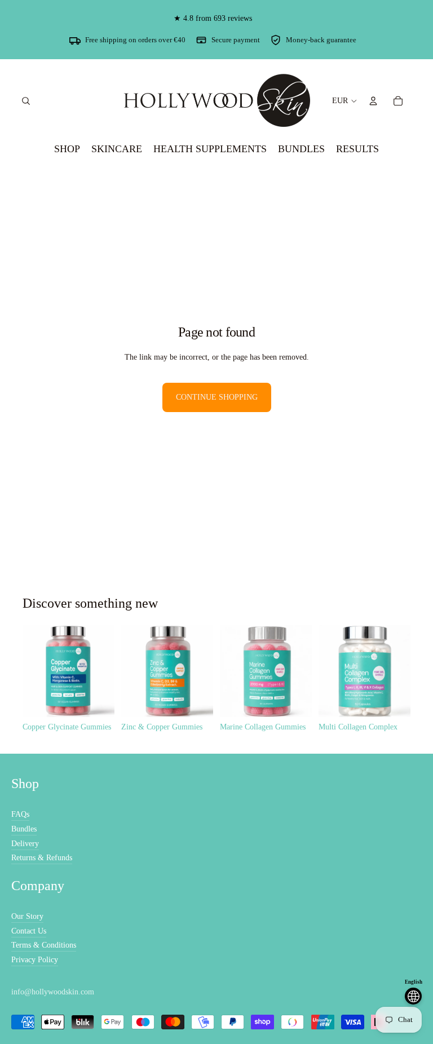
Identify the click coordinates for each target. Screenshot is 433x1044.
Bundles (24, 829)
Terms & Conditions (43, 945)
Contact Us (28, 931)
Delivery (25, 843)
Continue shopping (217, 397)
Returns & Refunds (41, 857)
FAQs (20, 814)
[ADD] (97, 699)
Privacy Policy (34, 959)
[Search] (26, 101)
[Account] (373, 101)
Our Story (27, 916)
